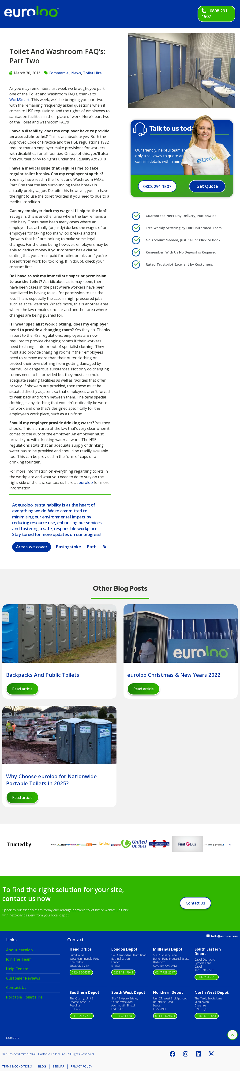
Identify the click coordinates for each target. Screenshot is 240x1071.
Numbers (12, 1037)
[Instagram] (185, 1054)
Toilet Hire (92, 73)
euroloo (86, 482)
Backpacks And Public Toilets (42, 674)
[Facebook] (173, 1054)
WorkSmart (19, 99)
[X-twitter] (211, 1054)
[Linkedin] (198, 1054)
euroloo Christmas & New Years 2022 (174, 674)
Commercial (59, 73)
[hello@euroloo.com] (208, 935)
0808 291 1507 (157, 186)
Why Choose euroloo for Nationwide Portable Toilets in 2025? (51, 780)
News (76, 73)
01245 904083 (81, 972)
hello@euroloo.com (224, 936)
